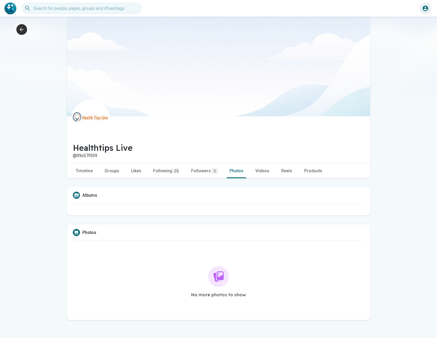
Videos (262, 170)
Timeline (84, 170)
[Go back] (21, 29)
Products (313, 170)
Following (165, 170)
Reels (286, 170)
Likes (136, 170)
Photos (236, 170)
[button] (425, 8)
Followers (203, 170)
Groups (112, 170)
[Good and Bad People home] (10, 8)
